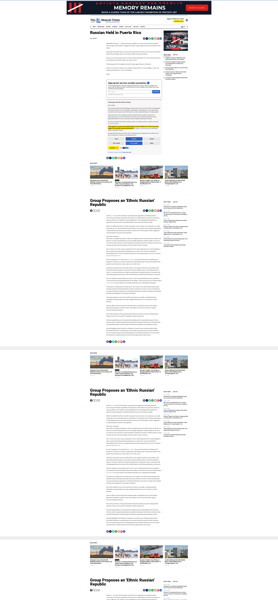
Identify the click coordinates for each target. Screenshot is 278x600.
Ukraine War (100, 26)
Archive (142, 26)
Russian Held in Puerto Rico (115, 32)
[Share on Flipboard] (158, 38)
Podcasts (136, 26)
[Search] (187, 27)
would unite (109, 283)
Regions (108, 26)
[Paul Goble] (91, 210)
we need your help (113, 123)
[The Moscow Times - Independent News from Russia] (105, 20)
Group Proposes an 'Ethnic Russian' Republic (122, 202)
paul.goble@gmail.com (114, 255)
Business (114, 26)
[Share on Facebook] (144, 38)
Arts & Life (128, 26)
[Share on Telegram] (149, 38)
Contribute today (178, 21)
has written (131, 259)
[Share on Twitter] (147, 38)
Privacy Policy (120, 94)
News (94, 26)
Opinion (121, 26)
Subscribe (156, 91)
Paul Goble (97, 209)
